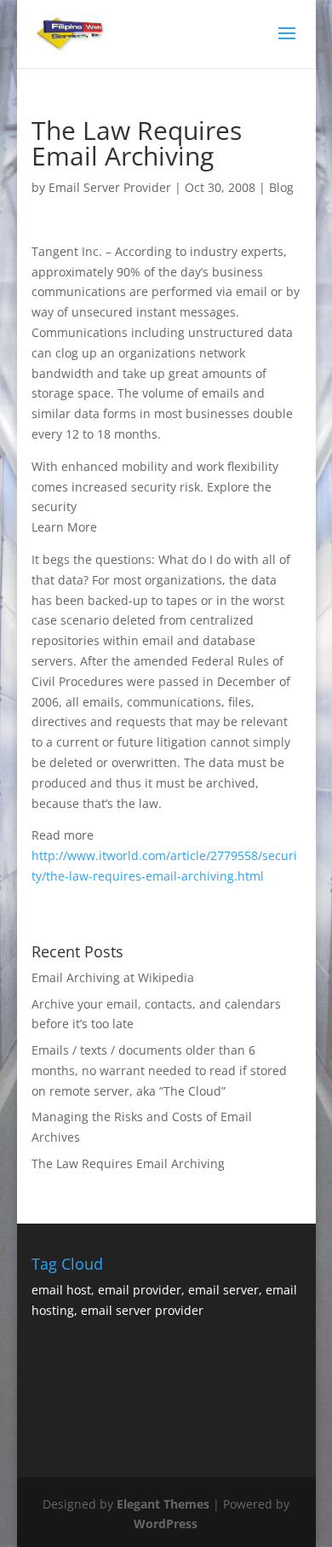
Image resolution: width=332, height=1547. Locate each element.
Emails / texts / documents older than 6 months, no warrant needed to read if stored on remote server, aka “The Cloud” (159, 1070)
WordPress (165, 1523)
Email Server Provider (110, 187)
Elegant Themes (163, 1504)
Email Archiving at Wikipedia (112, 977)
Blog (281, 187)
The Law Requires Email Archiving (128, 1163)
